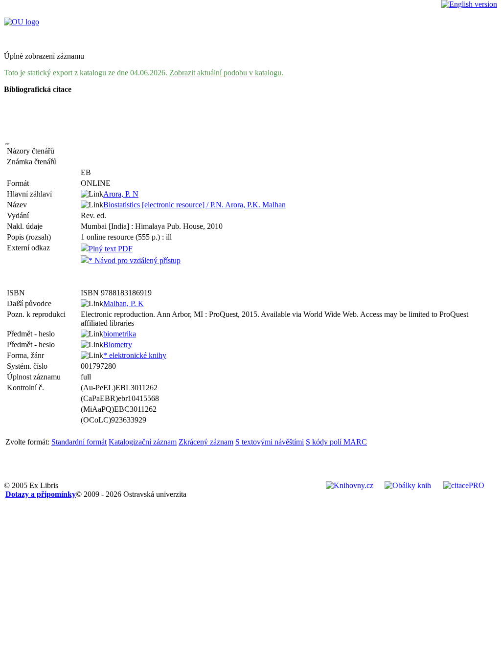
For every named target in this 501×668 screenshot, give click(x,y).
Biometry (117, 344)
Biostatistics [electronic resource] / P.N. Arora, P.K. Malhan (194, 204)
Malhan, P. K (123, 303)
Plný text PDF (111, 249)
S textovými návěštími (269, 442)
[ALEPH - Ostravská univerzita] (21, 22)
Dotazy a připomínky (40, 494)
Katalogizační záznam (143, 442)
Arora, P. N (120, 194)
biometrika (119, 334)
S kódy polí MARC (336, 442)
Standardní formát (79, 442)
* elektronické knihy (134, 355)
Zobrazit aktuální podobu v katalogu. (226, 72)
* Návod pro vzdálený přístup (135, 260)
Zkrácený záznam (206, 442)
